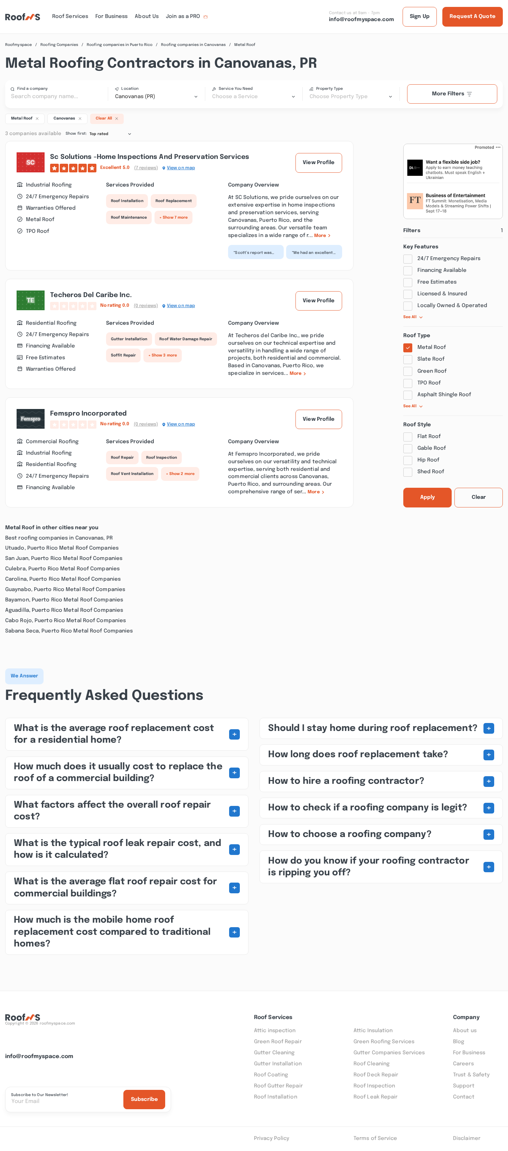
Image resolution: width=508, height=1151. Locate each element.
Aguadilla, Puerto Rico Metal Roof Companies (64, 610)
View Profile (319, 162)
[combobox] (156, 97)
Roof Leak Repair (376, 1097)
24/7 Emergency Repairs (448, 258)
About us (465, 1030)
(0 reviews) (146, 306)
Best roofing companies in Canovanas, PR (59, 538)
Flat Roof (429, 436)
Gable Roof (431, 448)
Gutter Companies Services (389, 1052)
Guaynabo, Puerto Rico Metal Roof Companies (65, 589)
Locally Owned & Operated (452, 305)
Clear (479, 497)
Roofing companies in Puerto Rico (119, 45)
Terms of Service (375, 1138)
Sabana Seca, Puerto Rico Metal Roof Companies (69, 631)
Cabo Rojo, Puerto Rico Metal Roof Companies (65, 620)
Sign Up (420, 16)
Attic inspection (275, 1030)
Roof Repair (122, 458)
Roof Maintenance (129, 218)
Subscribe (144, 1099)
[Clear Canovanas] (80, 118)
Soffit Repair (123, 355)
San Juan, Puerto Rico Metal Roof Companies (63, 558)
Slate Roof (431, 359)
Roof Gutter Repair (278, 1086)
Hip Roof (428, 460)
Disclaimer (466, 1138)
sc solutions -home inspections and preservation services (149, 157)
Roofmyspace (18, 45)
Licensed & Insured (442, 294)
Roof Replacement (174, 201)
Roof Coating (271, 1075)
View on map (181, 168)
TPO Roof (429, 383)
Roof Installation (127, 201)
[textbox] (253, 97)
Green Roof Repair (278, 1041)
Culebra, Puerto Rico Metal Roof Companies (62, 569)
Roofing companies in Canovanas (193, 45)
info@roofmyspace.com (39, 1056)
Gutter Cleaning (274, 1052)
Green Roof (432, 371)
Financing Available (442, 270)
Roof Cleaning (371, 1064)
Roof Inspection (161, 458)
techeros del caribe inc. (91, 295)
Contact (463, 1097)
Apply (427, 497)
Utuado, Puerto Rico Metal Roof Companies (62, 548)
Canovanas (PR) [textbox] (135, 96)
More (320, 236)
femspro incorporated (88, 413)
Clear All (104, 119)
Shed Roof (430, 471)
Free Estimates (437, 282)
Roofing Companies (59, 45)
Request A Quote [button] (473, 16)
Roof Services (70, 16)
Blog (458, 1041)
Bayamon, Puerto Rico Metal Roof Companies (64, 600)
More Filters (448, 94)
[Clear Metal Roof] (37, 118)
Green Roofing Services (384, 1041)
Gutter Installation (129, 339)
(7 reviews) (146, 168)
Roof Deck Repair (376, 1075)
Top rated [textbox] (99, 134)
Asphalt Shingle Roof (444, 394)
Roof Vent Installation (132, 474)
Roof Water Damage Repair (185, 339)
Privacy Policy (271, 1138)
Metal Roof (431, 347)
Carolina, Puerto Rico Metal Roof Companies (63, 579)
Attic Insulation (373, 1030)
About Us (147, 16)
